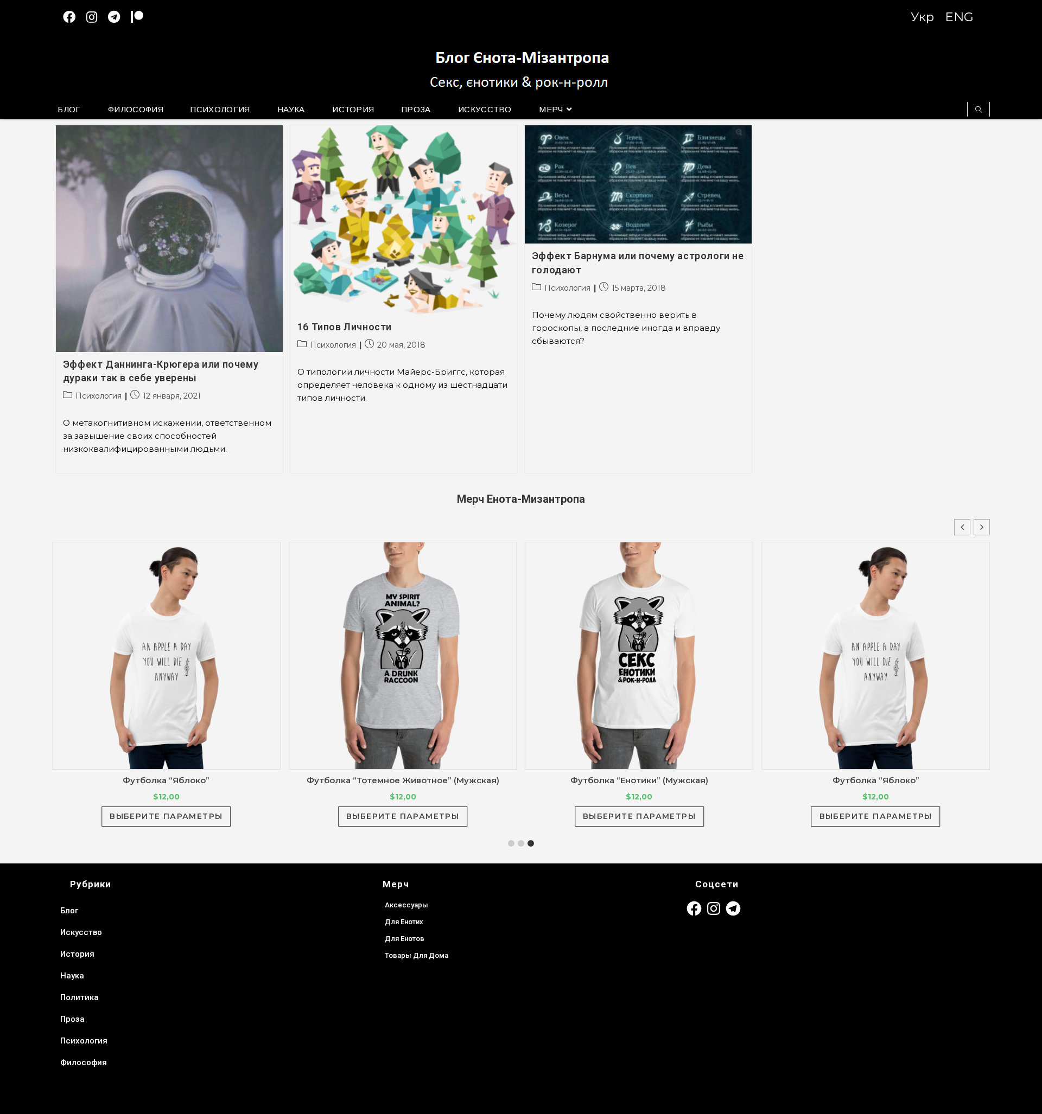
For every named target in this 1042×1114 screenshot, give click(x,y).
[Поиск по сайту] (978, 110)
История (77, 954)
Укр (922, 16)
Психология (98, 396)
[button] (982, 527)
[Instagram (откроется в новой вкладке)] (97, 17)
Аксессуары (406, 905)
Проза (72, 1019)
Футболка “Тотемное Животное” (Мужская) (403, 780)
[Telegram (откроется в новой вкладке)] (119, 17)
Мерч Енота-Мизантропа (521, 498)
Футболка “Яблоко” (166, 780)
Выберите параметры (166, 816)
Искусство (81, 932)
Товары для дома (416, 955)
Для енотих (404, 922)
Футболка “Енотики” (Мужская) (639, 780)
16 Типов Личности (344, 326)
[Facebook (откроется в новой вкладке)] (74, 17)
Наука (72, 976)
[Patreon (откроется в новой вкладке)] (142, 17)
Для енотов (404, 938)
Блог (69, 910)
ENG (959, 16)
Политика (79, 997)
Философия (83, 1062)
